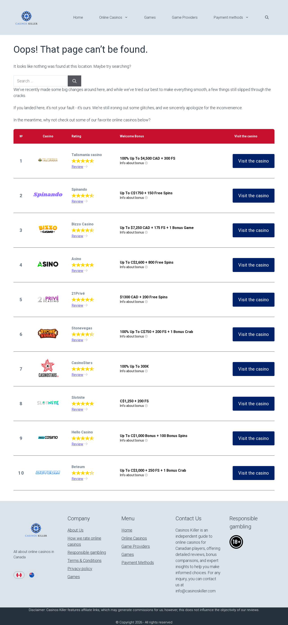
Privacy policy (80, 568)
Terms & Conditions (84, 560)
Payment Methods (138, 562)
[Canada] (19, 575)
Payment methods (228, 17)
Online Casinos (110, 17)
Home (78, 17)
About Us (75, 530)
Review (77, 167)
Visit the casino (253, 161)
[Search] (74, 80)
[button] (267, 17)
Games (150, 17)
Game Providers (185, 17)
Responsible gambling (87, 552)
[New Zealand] (31, 575)
